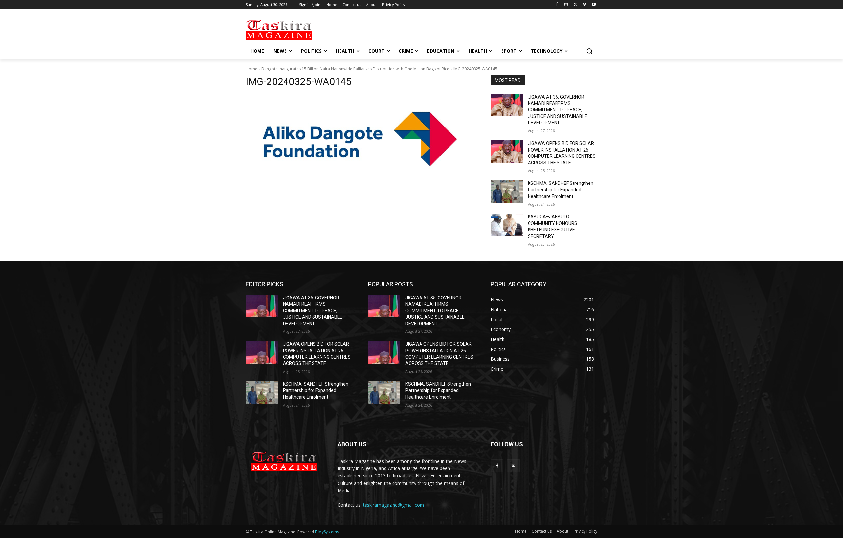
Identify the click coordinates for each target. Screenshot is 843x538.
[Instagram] (566, 5)
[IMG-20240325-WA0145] (360, 139)
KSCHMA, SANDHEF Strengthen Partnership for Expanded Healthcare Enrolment (560, 190)
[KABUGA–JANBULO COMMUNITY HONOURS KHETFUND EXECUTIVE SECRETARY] (507, 225)
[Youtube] (593, 5)
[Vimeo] (584, 5)
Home (251, 68)
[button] (589, 51)
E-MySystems (327, 532)
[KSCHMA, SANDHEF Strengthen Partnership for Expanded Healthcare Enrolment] (507, 191)
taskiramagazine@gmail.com (393, 505)
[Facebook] (557, 5)
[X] (575, 5)
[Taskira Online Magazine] (298, 29)
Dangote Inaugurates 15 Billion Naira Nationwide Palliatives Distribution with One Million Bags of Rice (355, 68)
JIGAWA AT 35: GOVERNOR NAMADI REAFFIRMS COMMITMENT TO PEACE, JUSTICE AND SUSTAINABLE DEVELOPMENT (557, 109)
